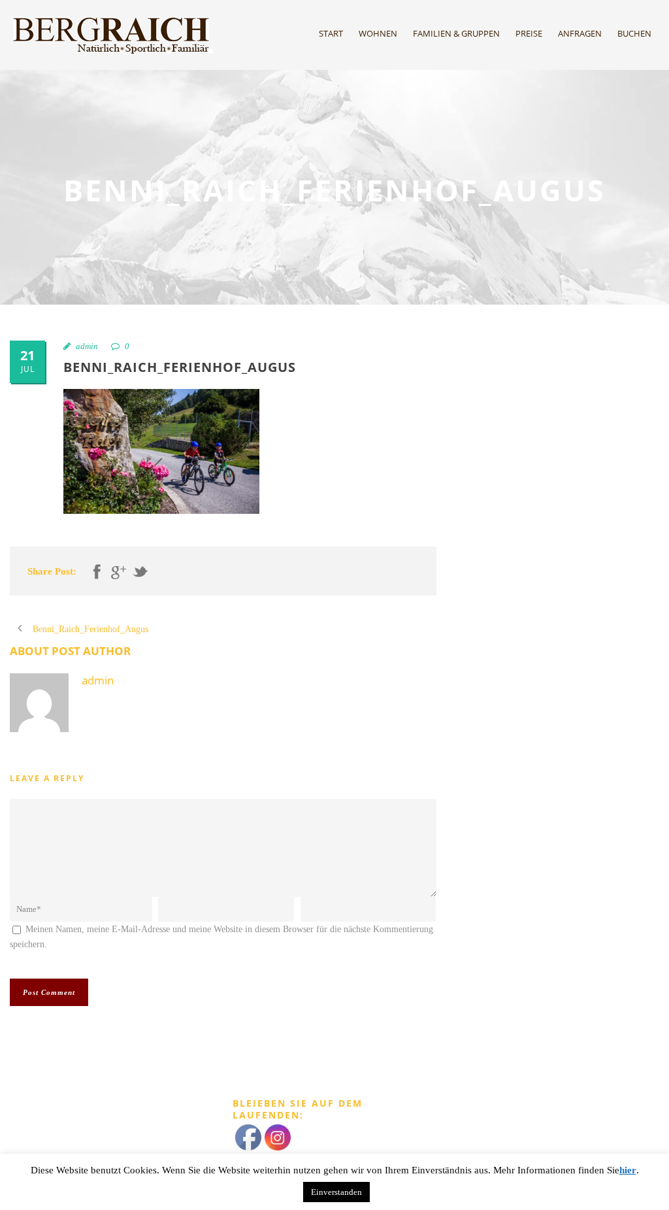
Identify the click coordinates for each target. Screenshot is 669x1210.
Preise (528, 33)
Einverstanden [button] (336, 1192)
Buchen (634, 33)
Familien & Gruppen (456, 33)
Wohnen (378, 33)
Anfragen (580, 33)
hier (627, 1170)
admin (87, 346)
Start (331, 33)
